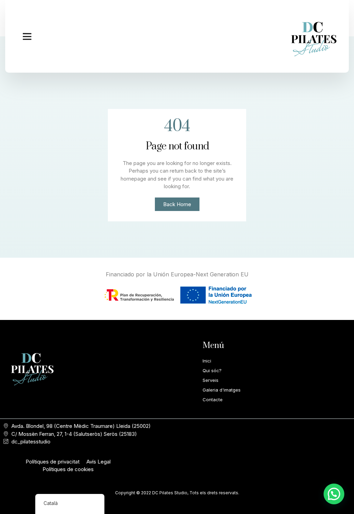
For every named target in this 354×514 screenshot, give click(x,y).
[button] (27, 36)
